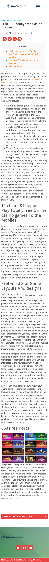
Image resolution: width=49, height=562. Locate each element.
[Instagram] (24, 547)
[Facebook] (18, 547)
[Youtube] (30, 547)
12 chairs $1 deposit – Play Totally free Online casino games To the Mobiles (24, 54)
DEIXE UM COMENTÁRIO (18, 516)
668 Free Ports (15, 66)
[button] (5, 39)
